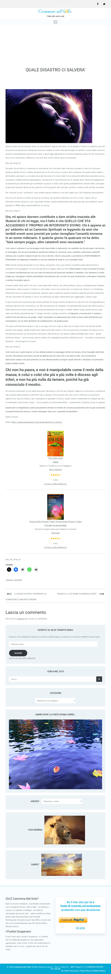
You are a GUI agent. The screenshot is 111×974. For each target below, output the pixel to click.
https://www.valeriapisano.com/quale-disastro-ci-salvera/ (36, 422)
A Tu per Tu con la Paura (55, 525)
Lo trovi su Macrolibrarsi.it (55, 484)
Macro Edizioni (55, 469)
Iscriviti (18, 653)
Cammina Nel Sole (22, 967)
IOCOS (57, 969)
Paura (55, 462)
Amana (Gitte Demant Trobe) (42, 521)
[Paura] (55, 432)
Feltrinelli (55, 533)
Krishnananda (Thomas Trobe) (68, 521)
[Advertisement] (55, 45)
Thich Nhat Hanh (55, 458)
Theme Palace (99, 971)
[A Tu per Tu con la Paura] (55, 496)
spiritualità (18, 580)
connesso (20, 618)
